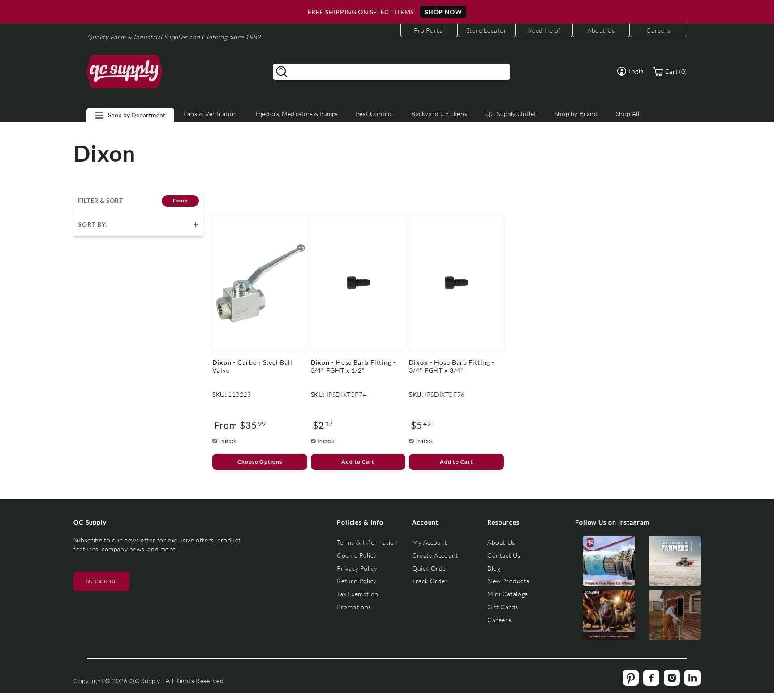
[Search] (282, 72)
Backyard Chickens (439, 113)
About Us (501, 542)
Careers (499, 620)
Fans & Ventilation (210, 113)
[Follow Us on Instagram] (609, 563)
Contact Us (503, 555)
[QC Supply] (125, 72)
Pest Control (374, 113)
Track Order (430, 581)
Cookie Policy (357, 555)
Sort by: (93, 224)
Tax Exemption (357, 594)
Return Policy (357, 581)
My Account (429, 542)
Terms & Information (367, 542)
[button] (630, 71)
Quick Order (430, 568)
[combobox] (391, 72)
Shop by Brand (576, 113)
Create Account (435, 555)
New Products (508, 581)
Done (180, 200)
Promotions (354, 607)
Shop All (628, 113)
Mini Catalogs (507, 594)
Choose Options (259, 461)
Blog (493, 568)
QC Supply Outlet (511, 113)
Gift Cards (502, 607)
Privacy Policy (357, 568)
